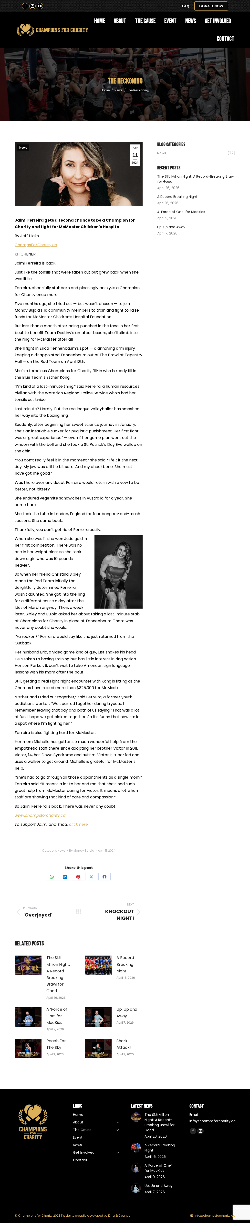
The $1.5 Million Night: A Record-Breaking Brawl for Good (58, 974)
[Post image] (28, 965)
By (81, 850)
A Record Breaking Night (125, 964)
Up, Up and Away (126, 1013)
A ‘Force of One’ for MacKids (56, 1016)
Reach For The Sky (56, 1044)
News (23, 147)
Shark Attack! (123, 1044)
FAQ (185, 6)
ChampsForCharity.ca (36, 245)
